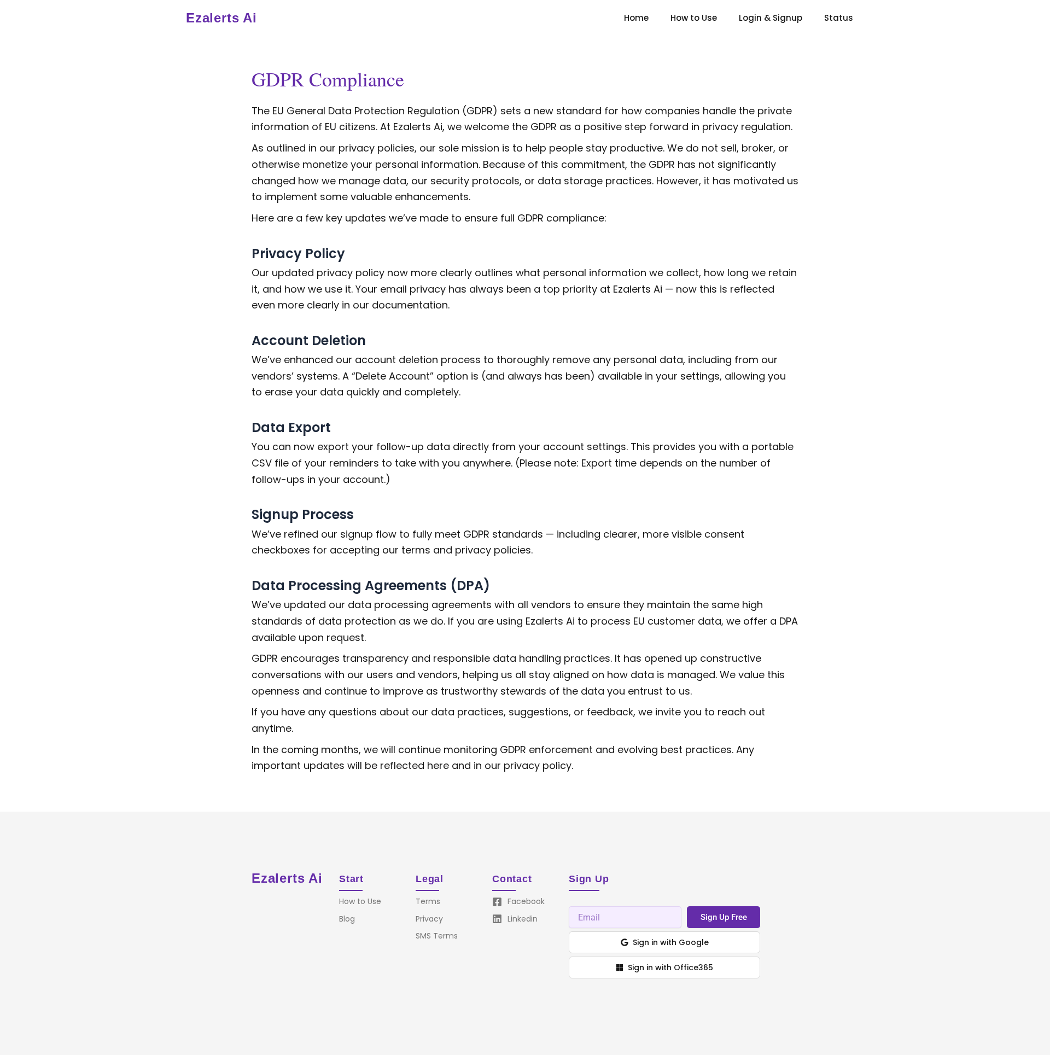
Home (636, 18)
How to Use (693, 18)
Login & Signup (770, 18)
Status (838, 18)
